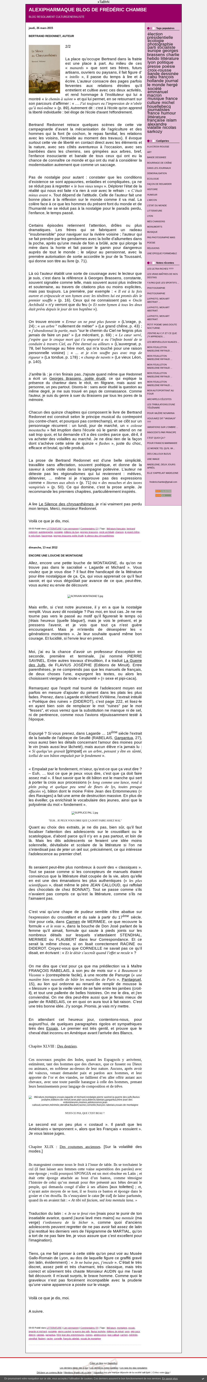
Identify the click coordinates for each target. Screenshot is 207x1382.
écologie (156, 40)
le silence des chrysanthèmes (99, 535)
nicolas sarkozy (161, 129)
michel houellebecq (160, 104)
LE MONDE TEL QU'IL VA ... (161, 448)
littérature (170, 58)
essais (131, 1328)
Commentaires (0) (89, 1328)
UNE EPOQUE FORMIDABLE (162, 253)
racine (50, 1338)
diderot (32, 1335)
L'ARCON (152, 200)
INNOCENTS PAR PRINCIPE (161, 432)
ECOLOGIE (153, 179)
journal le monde (162, 82)
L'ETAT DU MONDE (157, 205)
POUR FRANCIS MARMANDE (162, 443)
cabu (152, 76)
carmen (124, 1335)
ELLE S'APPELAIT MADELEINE (162, 473)
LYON (150, 216)
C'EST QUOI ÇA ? (156, 438)
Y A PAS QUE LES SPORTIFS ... (163, 282)
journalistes (159, 109)
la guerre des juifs (81, 1331)
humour (168, 113)
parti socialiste (161, 47)
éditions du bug (71, 532)
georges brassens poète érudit (68, 535)
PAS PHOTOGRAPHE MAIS (161, 237)
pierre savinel (64, 1331)
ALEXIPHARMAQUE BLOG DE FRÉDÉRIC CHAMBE (88, 9)
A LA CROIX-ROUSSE (158, 146)
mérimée (133, 1335)
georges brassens (162, 52)
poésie (168, 66)
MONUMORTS (154, 226)
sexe (127, 1331)
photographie (160, 44)
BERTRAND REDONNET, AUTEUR (51, 36)
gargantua (50, 1335)
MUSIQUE (152, 232)
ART (149, 152)
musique (156, 98)
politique (165, 62)
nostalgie (58, 532)
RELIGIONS (153, 248)
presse (154, 66)
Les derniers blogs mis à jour (74, 1368)
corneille (58, 1338)
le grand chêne (132, 532)
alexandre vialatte (157, 126)
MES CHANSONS (156, 221)
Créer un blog (96, 1363)
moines (89, 1335)
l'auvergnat (46, 535)
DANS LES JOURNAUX (159, 168)
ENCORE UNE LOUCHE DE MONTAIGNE (56, 555)
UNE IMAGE (153, 459)
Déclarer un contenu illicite (49, 1372)
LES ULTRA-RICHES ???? (160, 269)
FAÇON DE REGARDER (159, 184)
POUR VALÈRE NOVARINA (160, 413)
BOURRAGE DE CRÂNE (159, 163)
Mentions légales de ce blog (77, 1372)
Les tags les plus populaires (133, 1368)
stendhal (33, 1338)
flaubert (41, 1338)
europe (154, 50)
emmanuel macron (157, 93)
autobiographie (46, 532)
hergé (172, 84)
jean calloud (113, 1335)
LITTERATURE (154, 211)
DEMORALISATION (157, 173)
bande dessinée (163, 73)
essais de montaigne (91, 1338)
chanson (119, 532)
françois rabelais (71, 1338)
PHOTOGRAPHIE (156, 288)
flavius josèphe (98, 1331)
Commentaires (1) (89, 528)
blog (167, 1372)
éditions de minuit (115, 1331)
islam (171, 120)
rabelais (40, 1335)
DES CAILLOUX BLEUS (159, 454)
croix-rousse (159, 70)
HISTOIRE (152, 189)
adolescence (100, 1335)
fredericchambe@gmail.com (163, 482)
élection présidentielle (160, 36)
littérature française (156, 118)
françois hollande (160, 78)
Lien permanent (71, 528)
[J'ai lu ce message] (203, 1378)
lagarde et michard (38, 1331)
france (154, 113)
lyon (152, 62)
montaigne (122, 1328)
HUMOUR (152, 195)
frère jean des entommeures (70, 1335)
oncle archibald (106, 532)
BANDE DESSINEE (156, 157)
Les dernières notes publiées (104, 1368)
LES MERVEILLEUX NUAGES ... (163, 342)
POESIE (151, 242)
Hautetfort (112, 1363)
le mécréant (34, 535)
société (155, 88)
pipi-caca (135, 1331)
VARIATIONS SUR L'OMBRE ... (162, 427)
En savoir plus (170, 1378)
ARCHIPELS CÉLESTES (159, 399)
